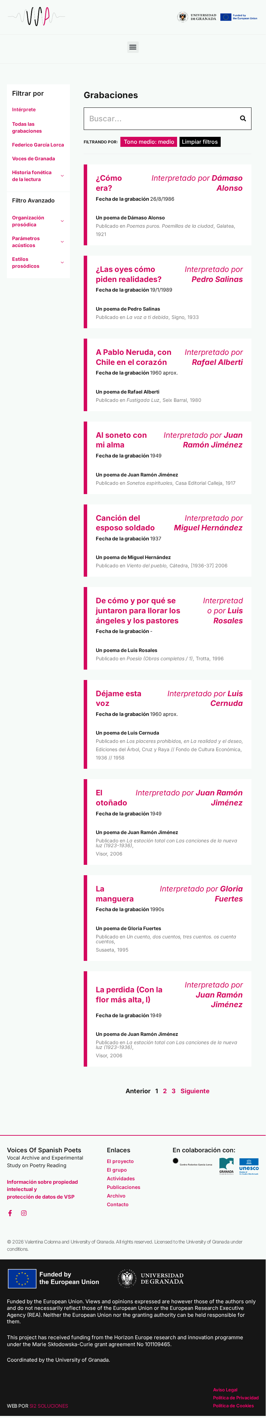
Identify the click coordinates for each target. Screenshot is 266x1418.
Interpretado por (223, 610)
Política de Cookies (233, 1405)
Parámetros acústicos (26, 241)
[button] (133, 47)
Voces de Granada (33, 158)
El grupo (117, 1170)
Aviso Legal (225, 1389)
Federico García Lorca (38, 145)
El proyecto (120, 1161)
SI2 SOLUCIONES (48, 1406)
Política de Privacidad (236, 1397)
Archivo (116, 1196)
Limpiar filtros (200, 141)
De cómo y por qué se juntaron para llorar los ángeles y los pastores (138, 610)
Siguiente (195, 1091)
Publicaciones (123, 1187)
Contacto (118, 1204)
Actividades (121, 1178)
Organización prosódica (28, 221)
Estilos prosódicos (25, 262)
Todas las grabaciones (27, 127)
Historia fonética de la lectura (32, 175)
